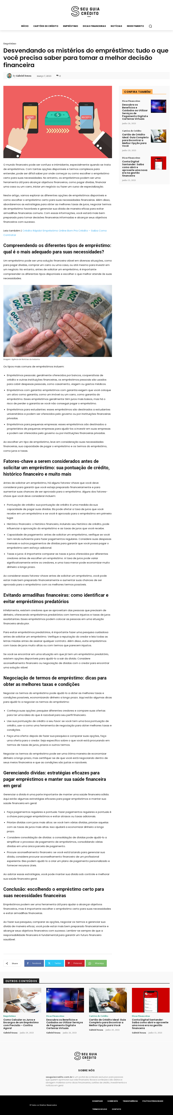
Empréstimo (9, 43)
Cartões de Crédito (131, 130)
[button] (150, 26)
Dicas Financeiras (131, 101)
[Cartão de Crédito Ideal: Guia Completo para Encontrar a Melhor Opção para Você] (158, 136)
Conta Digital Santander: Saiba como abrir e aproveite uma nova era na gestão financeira (134, 168)
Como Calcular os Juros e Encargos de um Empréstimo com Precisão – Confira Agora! (21, 1024)
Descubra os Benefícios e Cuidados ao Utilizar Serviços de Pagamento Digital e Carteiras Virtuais (135, 112)
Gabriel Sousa (23, 75)
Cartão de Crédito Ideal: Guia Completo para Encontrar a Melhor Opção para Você (135, 140)
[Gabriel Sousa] (10, 75)
